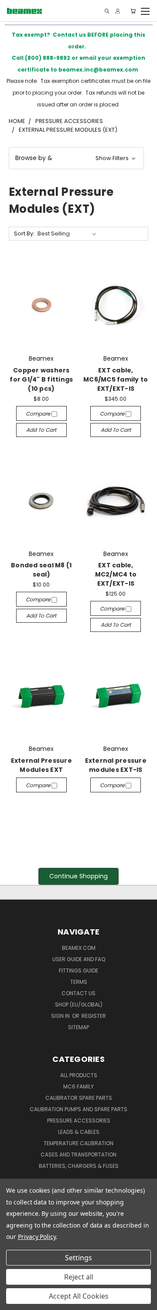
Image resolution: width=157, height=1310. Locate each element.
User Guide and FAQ (78, 959)
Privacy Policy (37, 1236)
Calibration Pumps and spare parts (78, 1109)
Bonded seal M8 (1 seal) (41, 570)
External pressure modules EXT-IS (116, 765)
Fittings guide (78, 970)
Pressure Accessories (78, 1120)
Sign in (61, 1016)
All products (78, 1075)
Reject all (78, 1277)
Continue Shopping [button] (78, 876)
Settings (78, 1257)
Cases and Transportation (78, 1154)
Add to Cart (41, 429)
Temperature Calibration (78, 1143)
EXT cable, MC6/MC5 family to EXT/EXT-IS (115, 379)
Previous (13, 1301)
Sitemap (78, 1027)
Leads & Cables (78, 1132)
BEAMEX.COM (79, 948)
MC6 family (78, 1086)
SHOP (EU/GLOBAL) (78, 1004)
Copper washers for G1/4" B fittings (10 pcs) (41, 379)
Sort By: (24, 233)
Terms (78, 982)
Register (94, 1016)
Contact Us (78, 993)
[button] (76, 158)
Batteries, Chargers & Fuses (79, 1166)
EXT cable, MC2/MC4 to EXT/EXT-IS (116, 574)
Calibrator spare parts (78, 1098)
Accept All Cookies (79, 1296)
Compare (38, 413)
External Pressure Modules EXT (41, 765)
